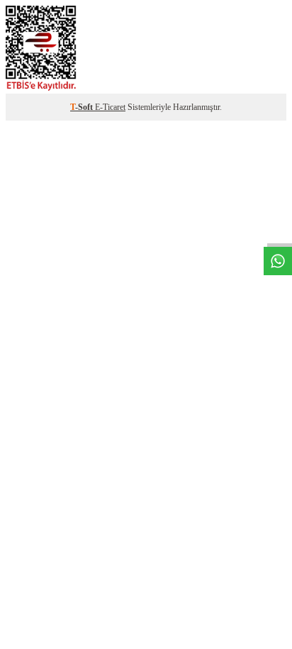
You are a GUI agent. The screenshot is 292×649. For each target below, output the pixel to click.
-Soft (82, 107)
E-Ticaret (110, 107)
